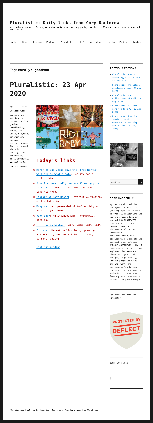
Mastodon (95, 42)
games (13, 131)
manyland (23, 134)
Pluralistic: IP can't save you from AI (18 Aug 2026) (126, 109)
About (25, 42)
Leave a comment (19, 166)
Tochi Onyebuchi (19, 159)
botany (13, 121)
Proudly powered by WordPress (81, 410)
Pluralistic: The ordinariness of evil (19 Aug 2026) (126, 98)
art (20, 118)
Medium (124, 42)
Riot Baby (43, 215)
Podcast (51, 42)
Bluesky (110, 42)
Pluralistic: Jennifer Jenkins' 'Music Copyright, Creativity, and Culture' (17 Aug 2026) (125, 122)
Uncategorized (17, 111)
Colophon (42, 230)
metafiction (16, 137)
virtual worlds (18, 162)
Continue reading (48, 247)
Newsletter (68, 42)
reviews (14, 143)
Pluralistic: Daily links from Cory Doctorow (64, 22)
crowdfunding (17, 127)
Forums (37, 42)
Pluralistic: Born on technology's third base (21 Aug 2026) (126, 77)
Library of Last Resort (52, 197)
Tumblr (137, 42)
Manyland (42, 206)
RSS (82, 42)
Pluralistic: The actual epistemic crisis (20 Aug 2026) (126, 88)
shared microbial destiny (19, 149)
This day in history (50, 225)
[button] (126, 155)
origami (14, 140)
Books (13, 42)
